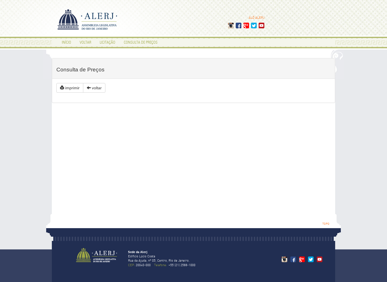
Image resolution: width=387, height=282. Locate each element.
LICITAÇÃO (107, 43)
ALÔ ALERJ (256, 18)
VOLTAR (85, 43)
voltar (96, 88)
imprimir (72, 88)
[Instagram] (231, 26)
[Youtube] (261, 26)
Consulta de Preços (141, 43)
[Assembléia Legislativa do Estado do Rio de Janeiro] (96, 260)
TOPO (325, 224)
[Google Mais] (246, 26)
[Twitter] (254, 26)
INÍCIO (66, 43)
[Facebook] (238, 26)
